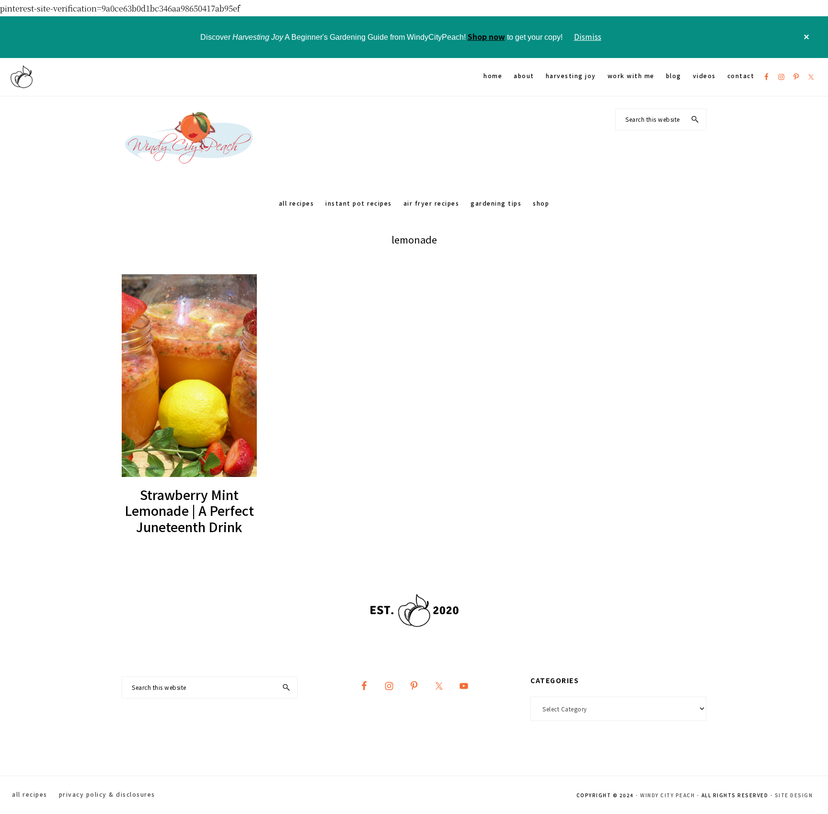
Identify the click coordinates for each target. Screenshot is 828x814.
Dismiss (587, 36)
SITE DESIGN (794, 795)
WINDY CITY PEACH (667, 795)
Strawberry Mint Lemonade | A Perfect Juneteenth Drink (189, 510)
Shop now (486, 36)
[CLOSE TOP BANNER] (806, 37)
